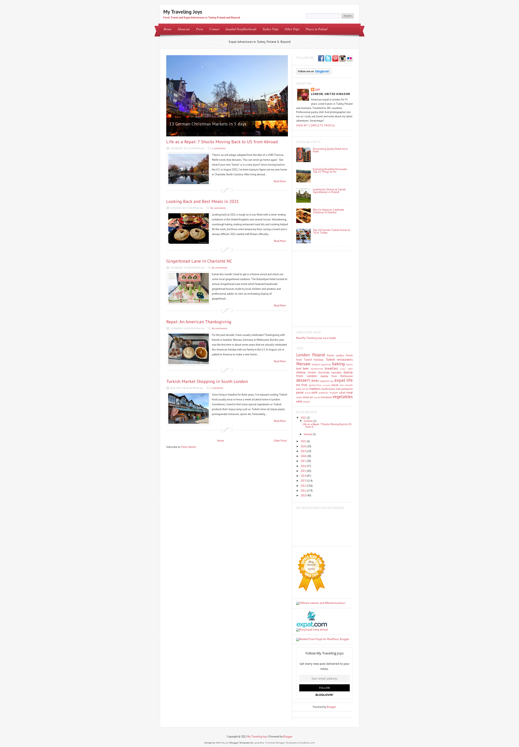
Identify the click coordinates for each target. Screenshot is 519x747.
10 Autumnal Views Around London (203, 124)
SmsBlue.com (307, 742)
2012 (303, 485)
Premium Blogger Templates (281, 742)
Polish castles (335, 355)
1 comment (216, 387)
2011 (303, 490)
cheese (301, 372)
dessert (303, 380)
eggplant (324, 380)
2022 (303, 417)
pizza (308, 392)
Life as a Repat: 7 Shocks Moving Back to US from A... (327, 426)
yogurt (306, 401)
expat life (344, 380)
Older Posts (280, 440)
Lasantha (259, 742)
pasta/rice (347, 389)
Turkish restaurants (339, 359)
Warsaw (303, 363)
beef (298, 368)
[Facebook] (328, 58)
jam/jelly (326, 385)
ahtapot (316, 364)
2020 (303, 446)
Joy (317, 90)
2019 (303, 451)
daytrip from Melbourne (337, 376)
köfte (342, 385)
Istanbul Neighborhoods (240, 29)
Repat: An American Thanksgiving (198, 321)
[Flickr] (349, 58)
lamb (298, 388)
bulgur (343, 368)
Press (199, 29)
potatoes (323, 392)
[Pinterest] (335, 58)
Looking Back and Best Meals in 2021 (202, 201)
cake (350, 368)
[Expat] (311, 627)
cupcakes (336, 372)
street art (308, 397)
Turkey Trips (271, 29)
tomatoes (326, 397)
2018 (303, 456)
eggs (332, 380)
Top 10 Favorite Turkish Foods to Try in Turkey (331, 231)
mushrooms (328, 389)
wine (299, 401)
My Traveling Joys (182, 11)
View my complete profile (315, 125)
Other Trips (292, 29)
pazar (300, 392)
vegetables (342, 396)
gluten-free (315, 385)
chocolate (323, 372)
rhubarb (333, 392)
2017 (303, 461)
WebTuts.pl (222, 742)
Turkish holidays (314, 359)
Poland (318, 355)
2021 (303, 441)
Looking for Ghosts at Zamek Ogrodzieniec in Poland (329, 191)
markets (315, 389)
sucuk (317, 397)
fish (298, 385)
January (308, 434)
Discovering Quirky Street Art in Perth (330, 150)
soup (349, 392)
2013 (303, 480)
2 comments (219, 148)
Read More (280, 181)
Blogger (331, 707)
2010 (303, 495)
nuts (338, 389)
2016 (303, 466)
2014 (303, 476)
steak (299, 397)
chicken (312, 372)
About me (184, 29)
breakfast (331, 368)
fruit (304, 385)
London (303, 355)
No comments (218, 207)
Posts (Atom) (188, 447)
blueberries (317, 368)
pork (314, 392)
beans (349, 364)
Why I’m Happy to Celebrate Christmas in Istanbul (328, 211)
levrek (305, 388)
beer (306, 368)
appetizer (326, 364)
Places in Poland (316, 29)
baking (338, 363)
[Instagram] (342, 58)
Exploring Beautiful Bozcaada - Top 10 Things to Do (330, 170)
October (308, 421)
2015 (303, 471)
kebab (334, 385)
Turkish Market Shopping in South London (207, 381)
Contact (214, 29)
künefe (349, 385)
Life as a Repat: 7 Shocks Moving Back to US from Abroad (222, 141)
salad (342, 392)
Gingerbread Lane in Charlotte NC (199, 261)
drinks (315, 380)
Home (168, 29)
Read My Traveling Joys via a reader (316, 338)
